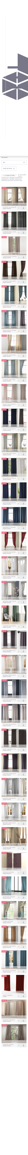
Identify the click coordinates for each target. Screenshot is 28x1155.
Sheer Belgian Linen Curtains (10, 847)
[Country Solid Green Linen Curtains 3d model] (14, 614)
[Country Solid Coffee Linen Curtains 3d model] (14, 270)
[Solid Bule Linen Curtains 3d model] (14, 294)
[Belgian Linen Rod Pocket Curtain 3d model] (14, 787)
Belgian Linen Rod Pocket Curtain (10, 798)
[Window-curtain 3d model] (14, 1033)
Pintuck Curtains (8, 872)
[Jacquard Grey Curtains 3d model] (14, 442)
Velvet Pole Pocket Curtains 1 (10, 429)
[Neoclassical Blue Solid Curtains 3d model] (14, 491)
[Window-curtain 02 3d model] (14, 1009)
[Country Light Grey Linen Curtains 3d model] (14, 368)
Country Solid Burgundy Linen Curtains (10, 552)
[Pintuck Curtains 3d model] (14, 861)
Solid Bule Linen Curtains (10, 305)
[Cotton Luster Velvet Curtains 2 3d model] (14, 762)
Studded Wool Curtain (10, 232)
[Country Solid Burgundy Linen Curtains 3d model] (14, 541)
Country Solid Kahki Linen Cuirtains (10, 946)
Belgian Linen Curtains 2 (10, 823)
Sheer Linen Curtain (9, 576)
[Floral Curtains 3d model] (14, 910)
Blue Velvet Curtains (9, 970)
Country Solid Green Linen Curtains (10, 626)
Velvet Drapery (7, 995)
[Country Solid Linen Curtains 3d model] (14, 344)
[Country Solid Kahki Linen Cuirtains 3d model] (14, 935)
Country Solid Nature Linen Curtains (10, 207)
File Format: (4, 157)
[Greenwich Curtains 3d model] (14, 516)
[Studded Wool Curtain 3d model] (14, 220)
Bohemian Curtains (9, 896)
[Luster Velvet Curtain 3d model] (14, 245)
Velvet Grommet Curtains (10, 749)
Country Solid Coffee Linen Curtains (10, 281)
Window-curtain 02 (9, 1020)
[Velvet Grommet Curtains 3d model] (14, 738)
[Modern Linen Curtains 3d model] (14, 590)
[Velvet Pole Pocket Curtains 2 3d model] (14, 393)
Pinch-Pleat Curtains (9, 330)
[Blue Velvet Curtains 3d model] (14, 959)
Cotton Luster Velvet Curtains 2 (10, 773)
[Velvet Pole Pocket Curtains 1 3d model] (14, 417)
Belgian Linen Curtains (10, 675)
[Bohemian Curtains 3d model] (14, 885)
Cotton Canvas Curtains (10, 650)
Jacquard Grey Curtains (10, 453)
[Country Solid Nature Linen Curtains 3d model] (14, 196)
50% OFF (4, 188)
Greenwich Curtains (9, 527)
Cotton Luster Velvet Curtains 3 (10, 699)
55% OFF (4, 828)
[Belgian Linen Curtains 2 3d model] (14, 812)
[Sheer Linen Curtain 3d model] (14, 565)
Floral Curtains (8, 921)
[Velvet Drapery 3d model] (14, 984)
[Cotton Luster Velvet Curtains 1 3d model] (14, 713)
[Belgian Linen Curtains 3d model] (14, 664)
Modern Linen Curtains (10, 601)
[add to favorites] (18, 208)
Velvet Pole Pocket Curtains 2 (10, 404)
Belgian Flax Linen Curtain (10, 478)
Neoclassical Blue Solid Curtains (10, 502)
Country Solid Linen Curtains (10, 355)
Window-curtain (8, 1044)
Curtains (4, 996)
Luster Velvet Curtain (10, 256)
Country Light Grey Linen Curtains (10, 379)
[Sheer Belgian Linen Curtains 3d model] (14, 836)
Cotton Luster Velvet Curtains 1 (10, 724)
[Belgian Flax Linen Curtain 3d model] (14, 467)
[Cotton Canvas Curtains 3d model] (14, 639)
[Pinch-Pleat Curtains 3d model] (14, 319)
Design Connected (7, 208)
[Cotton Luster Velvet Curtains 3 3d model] (14, 688)
